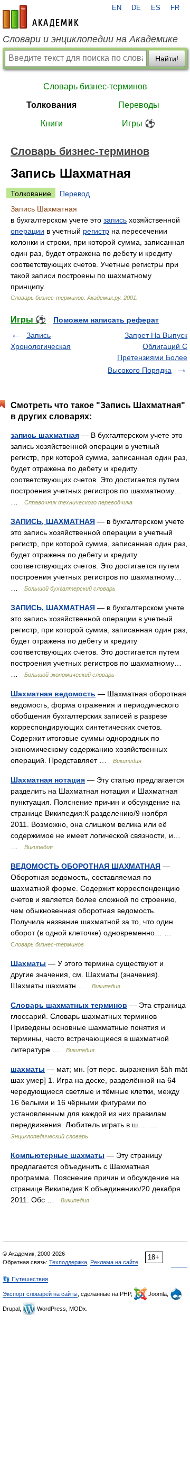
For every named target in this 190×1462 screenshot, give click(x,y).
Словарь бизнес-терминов (95, 86)
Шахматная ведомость (53, 693)
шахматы (28, 1069)
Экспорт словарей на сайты (40, 1294)
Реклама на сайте (114, 1262)
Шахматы (28, 963)
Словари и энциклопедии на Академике (90, 39)
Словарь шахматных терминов (69, 1005)
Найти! (166, 58)
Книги (52, 123)
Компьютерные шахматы (57, 1155)
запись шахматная (45, 435)
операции (27, 231)
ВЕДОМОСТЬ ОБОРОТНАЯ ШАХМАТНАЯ (85, 866)
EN (116, 8)
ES (155, 8)
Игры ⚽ (138, 123)
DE (136, 8)
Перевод (75, 193)
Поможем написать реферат (106, 320)
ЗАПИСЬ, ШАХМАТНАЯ (53, 521)
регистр (96, 231)
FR (174, 8)
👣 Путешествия (25, 1279)
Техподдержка (68, 1262)
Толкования (51, 104)
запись (115, 220)
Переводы (138, 104)
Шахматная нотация (48, 780)
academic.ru (41, 17)
